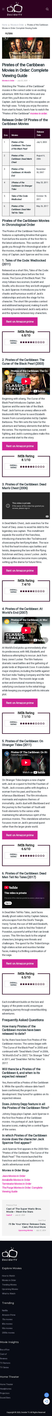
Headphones (5, 1389)
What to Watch (8, 1293)
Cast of (3, 1354)
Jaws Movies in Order (13, 1175)
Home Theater (6, 1384)
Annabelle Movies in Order (16, 1179)
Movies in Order (17, 25)
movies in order (38, 113)
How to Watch (8, 1276)
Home (4, 25)
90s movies (7, 1328)
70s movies (7, 1319)
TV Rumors (5, 1363)
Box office (4, 1349)
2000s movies (8, 1332)
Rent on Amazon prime (20, 321)
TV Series (4, 1367)
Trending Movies (9, 1284)
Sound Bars (5, 1397)
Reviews (3, 1358)
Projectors (4, 1393)
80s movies (7, 1324)
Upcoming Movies (10, 1289)
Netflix (5, 1310)
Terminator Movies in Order (16, 1183)
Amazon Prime (8, 1315)
